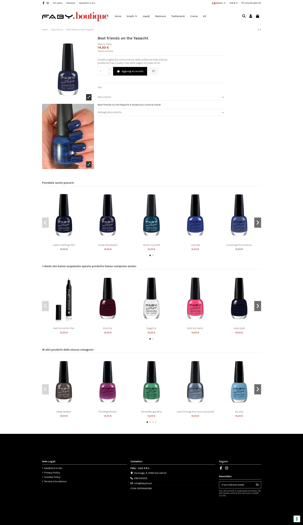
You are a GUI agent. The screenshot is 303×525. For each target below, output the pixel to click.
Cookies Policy (52, 477)
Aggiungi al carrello (132, 71)
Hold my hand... (195, 328)
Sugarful (151, 328)
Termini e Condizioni (55, 481)
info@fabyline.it (143, 483)
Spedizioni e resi (87, 3)
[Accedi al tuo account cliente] (251, 16)
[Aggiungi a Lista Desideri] (153, 71)
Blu (100, 87)
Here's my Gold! (151, 244)
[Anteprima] (66, 240)
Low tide (195, 244)
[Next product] (260, 29)
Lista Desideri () (252, 3)
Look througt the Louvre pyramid (195, 411)
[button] (150, 255)
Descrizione (104, 97)
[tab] (161, 97)
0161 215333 (140, 478)
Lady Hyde (239, 328)
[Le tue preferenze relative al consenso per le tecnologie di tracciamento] (297, 519)
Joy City (239, 411)
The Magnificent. (107, 411)
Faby (109, 44)
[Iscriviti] (257, 485)
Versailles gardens (151, 411)
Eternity (107, 328)
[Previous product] (258, 29)
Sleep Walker (63, 411)
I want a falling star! (64, 244)
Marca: (102, 44)
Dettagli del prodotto (110, 112)
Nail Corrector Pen (63, 328)
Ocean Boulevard (107, 244)
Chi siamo (58, 3)
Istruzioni (71, 3)
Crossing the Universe (239, 244)
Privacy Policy (52, 472)
